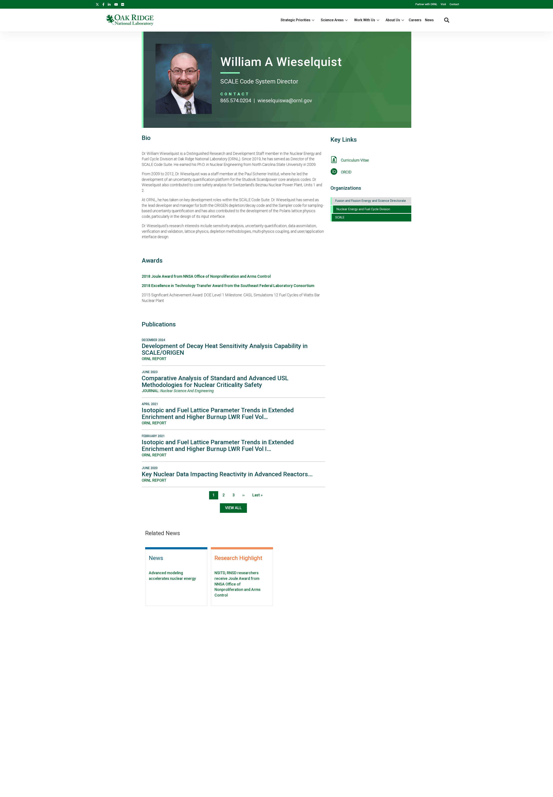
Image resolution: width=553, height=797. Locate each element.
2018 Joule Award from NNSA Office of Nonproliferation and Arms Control (207, 276)
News (429, 20)
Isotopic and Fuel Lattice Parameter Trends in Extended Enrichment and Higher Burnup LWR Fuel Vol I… (218, 445)
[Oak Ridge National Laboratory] (130, 20)
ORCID (346, 172)
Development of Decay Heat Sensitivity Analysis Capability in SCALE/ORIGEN (225, 349)
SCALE (340, 217)
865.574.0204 (235, 101)
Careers (415, 20)
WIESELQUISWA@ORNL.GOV (284, 101)
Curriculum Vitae (355, 160)
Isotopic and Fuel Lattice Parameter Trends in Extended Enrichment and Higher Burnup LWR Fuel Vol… (218, 413)
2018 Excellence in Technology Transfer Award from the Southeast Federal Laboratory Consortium (228, 286)
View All (233, 508)
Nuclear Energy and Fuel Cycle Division (363, 209)
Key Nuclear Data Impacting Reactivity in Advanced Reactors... (227, 474)
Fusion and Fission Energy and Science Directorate (370, 201)
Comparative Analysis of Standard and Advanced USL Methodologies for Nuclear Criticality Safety (215, 381)
